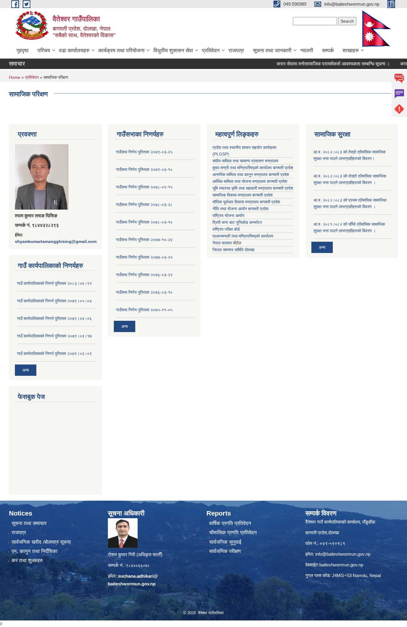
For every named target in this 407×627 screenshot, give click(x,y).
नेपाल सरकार (222, 243)
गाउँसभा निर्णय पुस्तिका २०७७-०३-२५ (144, 257)
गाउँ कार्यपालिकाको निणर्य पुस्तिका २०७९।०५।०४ (54, 300)
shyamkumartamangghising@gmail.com (56, 241)
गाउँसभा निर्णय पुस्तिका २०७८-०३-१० (144, 222)
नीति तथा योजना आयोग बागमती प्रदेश (240, 208)
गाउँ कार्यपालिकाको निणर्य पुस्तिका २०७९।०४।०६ (54, 318)
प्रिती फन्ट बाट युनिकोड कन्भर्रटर (237, 222)
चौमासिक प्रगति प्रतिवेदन (233, 532)
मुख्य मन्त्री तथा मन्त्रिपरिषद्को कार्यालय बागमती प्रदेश (252, 167)
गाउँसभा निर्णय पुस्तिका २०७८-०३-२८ (144, 204)
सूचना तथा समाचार (29, 523)
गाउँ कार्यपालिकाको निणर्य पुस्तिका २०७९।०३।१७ (54, 336)
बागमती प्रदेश (283, 188)
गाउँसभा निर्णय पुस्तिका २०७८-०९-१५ (144, 187)
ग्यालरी (306, 51)
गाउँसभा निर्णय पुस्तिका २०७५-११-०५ (144, 309)
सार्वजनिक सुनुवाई (225, 542)
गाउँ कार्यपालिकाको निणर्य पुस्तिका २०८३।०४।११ (54, 283)
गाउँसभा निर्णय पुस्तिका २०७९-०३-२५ (144, 152)
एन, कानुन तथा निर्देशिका (35, 551)
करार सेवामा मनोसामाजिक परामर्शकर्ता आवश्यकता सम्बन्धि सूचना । (322, 63)
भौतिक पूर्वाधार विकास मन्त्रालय (235, 201)
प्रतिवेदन (211, 51)
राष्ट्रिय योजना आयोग (228, 215)
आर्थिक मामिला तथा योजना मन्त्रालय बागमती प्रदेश (249, 181)
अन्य (25, 370)
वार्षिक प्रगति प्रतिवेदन (230, 523)
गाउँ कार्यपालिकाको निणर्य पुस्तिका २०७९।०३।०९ (54, 353)
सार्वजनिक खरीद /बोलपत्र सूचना (41, 542)
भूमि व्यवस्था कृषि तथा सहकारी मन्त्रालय (242, 188)
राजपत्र (236, 51)
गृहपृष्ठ (22, 51)
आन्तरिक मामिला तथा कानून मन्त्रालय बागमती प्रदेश (250, 174)
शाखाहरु (351, 51)
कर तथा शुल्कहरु (27, 560)
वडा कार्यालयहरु (74, 51)
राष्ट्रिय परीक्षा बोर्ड (226, 229)
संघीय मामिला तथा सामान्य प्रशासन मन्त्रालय (245, 160)
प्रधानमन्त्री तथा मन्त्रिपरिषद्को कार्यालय (242, 236)
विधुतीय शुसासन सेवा (173, 51)
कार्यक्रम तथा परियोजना (121, 51)
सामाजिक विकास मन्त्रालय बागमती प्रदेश (242, 195)
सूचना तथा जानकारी (272, 51)
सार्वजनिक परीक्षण (225, 551)
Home (14, 77)
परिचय (44, 51)
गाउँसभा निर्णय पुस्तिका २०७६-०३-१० (144, 292)
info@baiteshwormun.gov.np (342, 554)
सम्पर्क (328, 51)
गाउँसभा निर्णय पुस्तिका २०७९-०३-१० (144, 169)
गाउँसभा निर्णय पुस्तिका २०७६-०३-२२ (144, 274)
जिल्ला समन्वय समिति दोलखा (233, 249)
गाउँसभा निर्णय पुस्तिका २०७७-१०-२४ (144, 239)
